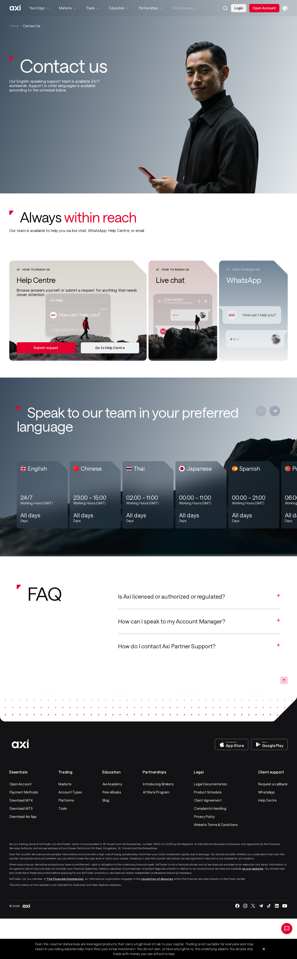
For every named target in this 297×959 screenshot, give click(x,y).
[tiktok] (269, 906)
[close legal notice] (263, 949)
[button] (225, 8)
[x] (253, 906)
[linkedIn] (277, 906)
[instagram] (245, 906)
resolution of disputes (157, 878)
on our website (252, 868)
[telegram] (261, 906)
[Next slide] (274, 411)
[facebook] (237, 906)
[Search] (225, 8)
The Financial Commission (65, 878)
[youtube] (285, 906)
